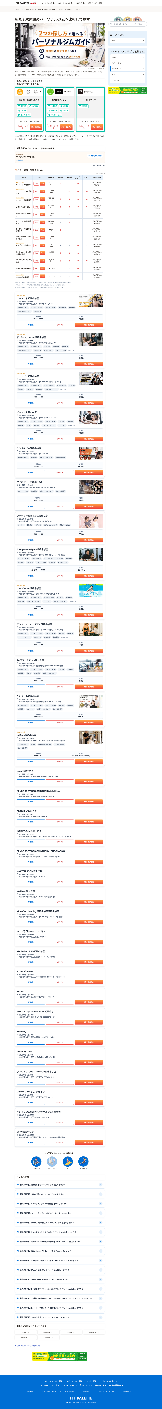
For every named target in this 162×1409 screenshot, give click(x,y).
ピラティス (116, 80)
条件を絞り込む (96, 156)
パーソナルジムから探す (47, 3)
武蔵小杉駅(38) (48, 1332)
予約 (42, 184)
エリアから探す (69, 1385)
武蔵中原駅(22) (48, 1337)
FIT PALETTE (19, 9)
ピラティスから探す (95, 3)
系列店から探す (84, 1385)
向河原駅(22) (25, 1337)
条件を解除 (19, 160)
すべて (114, 57)
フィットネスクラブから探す (49, 1385)
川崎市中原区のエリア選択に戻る (28, 1345)
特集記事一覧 (99, 1385)
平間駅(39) (25, 1332)
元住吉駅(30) (71, 1332)
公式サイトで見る (23, 127)
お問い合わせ (69, 1391)
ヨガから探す (81, 3)
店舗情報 (31, 325)
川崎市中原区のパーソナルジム (53, 9)
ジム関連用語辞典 (115, 1385)
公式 (36, 184)
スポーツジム (116, 63)
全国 (113, 40)
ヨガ (113, 74)
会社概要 (30, 1391)
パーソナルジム (117, 69)
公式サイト (60, 325)
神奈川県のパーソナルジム (33, 9)
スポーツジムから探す (66, 3)
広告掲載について (129, 1391)
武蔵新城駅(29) (94, 1332)
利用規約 (86, 1391)
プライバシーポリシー (106, 1391)
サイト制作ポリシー (49, 1391)
